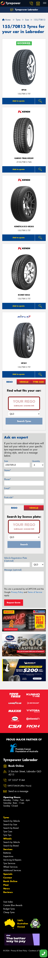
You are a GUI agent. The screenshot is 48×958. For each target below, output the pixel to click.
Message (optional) (13, 569)
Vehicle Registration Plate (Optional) (15, 559)
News (6, 888)
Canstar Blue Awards (12, 905)
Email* (7, 488)
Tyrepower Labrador (26, 9)
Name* (7, 470)
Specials (7, 873)
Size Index (8, 901)
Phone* (7, 479)
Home (8, 19)
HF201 (24, 363)
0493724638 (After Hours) (19, 785)
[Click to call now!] (31, 3)
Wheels (7, 838)
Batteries (7, 852)
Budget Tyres (9, 908)
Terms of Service (35, 592)
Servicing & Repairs (12, 859)
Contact (7, 877)
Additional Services (12, 870)
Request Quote (13, 602)
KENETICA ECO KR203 (24, 226)
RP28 (24, 90)
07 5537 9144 (16, 780)
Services (7, 849)
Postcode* (8, 497)
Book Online (10, 881)
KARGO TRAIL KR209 (24, 158)
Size (6, 461)
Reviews (8, 892)
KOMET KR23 (24, 295)
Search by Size (10, 824)
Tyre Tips (7, 835)
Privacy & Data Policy (19, 951)
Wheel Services (10, 866)
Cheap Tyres (9, 912)
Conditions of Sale (35, 951)
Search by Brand (11, 828)
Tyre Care (7, 831)
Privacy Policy (17, 592)
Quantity (36, 461)
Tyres (6, 817)
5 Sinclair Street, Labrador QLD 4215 (24, 773)
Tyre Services (9, 863)
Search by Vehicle (11, 821)
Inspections (8, 856)
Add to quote (19, 101)
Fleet (6, 884)
